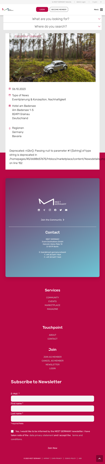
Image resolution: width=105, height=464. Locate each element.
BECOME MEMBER (58, 9)
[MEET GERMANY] (7, 9)
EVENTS (52, 301)
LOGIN (42, 9)
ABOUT (52, 335)
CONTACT (52, 338)
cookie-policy (70, 458)
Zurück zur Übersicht (28, 36)
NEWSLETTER (52, 364)
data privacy (57, 458)
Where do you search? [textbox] (51, 26)
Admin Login (81, 2)
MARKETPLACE (52, 305)
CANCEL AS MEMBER (52, 360)
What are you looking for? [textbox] (50, 19)
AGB (80, 458)
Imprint (46, 458)
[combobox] (52, 19)
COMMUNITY (52, 297)
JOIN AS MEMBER (52, 357)
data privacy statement (41, 435)
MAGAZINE (52, 309)
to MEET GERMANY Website (61, 2)
